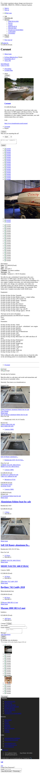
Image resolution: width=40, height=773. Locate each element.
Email (2, 769)
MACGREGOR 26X (7, 426)
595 (7, 60)
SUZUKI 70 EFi (6, 486)
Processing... (16, 771)
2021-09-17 (9, 59)
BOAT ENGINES (9, 710)
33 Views (7, 555)
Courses (6, 730)
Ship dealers (8, 720)
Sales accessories (9, 728)
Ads (5, 16)
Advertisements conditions (12, 738)
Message (3, 633)
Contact (6, 36)
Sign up (6, 10)
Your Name (4, 625)
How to (6, 35)
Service (10, 23)
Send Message (5, 64)
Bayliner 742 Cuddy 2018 (13, 587)
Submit (3, 145)
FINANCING (12, 28)
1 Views (6, 512)
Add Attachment (5, 634)
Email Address (5, 627)
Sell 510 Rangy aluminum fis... (15, 545)
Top (2, 765)
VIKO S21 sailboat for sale (9, 476)
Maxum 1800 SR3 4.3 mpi (13, 608)
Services (6, 19)
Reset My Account (6, 771)
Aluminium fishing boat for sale (16, 501)
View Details (4, 411)
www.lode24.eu (9, 746)
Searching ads (8, 18)
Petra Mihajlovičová (11, 57)
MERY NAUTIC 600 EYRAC (10, 466)
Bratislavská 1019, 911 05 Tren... (14, 460)
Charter (10, 25)
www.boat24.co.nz (10, 743)
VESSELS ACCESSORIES (12, 713)
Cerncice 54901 (9, 429)
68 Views (7, 597)
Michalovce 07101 (9, 479)
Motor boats (8, 54)
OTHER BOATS (9, 708)
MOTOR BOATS (9, 701)
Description (7, 68)
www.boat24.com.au (10, 745)
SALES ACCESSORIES (15, 30)
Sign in (6, 8)
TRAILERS (8, 712)
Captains (7, 732)
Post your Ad (8, 40)
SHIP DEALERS (13, 21)
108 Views (7, 618)
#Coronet (7, 365)
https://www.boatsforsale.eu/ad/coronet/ (16, 123)
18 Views (7, 576)
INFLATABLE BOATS (11, 706)
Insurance (7, 725)
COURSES (11, 33)
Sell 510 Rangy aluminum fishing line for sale (14, 414)
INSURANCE (12, 26)
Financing (7, 726)
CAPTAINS (12, 31)
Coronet (7, 103)
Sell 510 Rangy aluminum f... (9, 457)
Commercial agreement (11, 740)
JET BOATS (8, 703)
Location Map (8, 70)
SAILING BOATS (10, 705)
